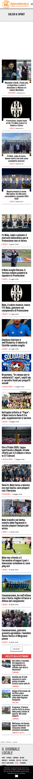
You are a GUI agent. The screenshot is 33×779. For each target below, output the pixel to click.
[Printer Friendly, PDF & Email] (9, 743)
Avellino (15, 702)
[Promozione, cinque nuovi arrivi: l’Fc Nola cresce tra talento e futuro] (16, 109)
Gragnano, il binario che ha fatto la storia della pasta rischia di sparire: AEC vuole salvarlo (21, 711)
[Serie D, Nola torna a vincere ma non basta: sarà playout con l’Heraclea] (16, 473)
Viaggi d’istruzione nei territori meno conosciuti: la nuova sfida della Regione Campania (21, 695)
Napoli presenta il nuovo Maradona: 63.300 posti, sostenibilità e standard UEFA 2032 (16, 195)
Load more (16, 649)
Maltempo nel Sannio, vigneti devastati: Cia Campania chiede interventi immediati (21, 726)
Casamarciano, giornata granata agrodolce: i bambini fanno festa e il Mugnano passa (16, 634)
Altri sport (12, 93)
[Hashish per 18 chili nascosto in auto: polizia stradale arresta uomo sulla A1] (6, 680)
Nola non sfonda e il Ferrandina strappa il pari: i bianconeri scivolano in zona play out (16, 561)
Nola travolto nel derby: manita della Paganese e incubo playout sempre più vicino (15, 524)
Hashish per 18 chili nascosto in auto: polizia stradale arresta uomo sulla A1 (21, 680)
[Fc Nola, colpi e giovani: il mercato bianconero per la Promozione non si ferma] (16, 223)
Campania (15, 672)
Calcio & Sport (7, 386)
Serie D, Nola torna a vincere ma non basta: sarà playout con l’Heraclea (16, 487)
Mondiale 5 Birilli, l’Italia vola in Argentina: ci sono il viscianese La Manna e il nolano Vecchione (16, 86)
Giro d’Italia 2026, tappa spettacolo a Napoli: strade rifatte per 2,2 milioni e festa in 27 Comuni (16, 451)
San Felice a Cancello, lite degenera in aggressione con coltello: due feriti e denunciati (20, 665)
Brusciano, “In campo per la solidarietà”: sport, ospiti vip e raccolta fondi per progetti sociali (16, 379)
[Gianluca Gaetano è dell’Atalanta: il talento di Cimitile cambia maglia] (16, 328)
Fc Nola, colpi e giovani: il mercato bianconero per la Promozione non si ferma (15, 237)
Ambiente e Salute (18, 732)
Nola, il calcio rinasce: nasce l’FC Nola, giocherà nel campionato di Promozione (16, 307)
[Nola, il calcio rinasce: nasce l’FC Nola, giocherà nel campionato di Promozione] (16, 293)
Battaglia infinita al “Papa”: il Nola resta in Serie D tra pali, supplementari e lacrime (16, 415)
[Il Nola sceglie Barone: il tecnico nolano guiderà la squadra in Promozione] (16, 258)
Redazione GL (21, 93)
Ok (16, 776)
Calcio (12, 128)
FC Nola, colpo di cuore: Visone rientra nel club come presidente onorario (16, 158)
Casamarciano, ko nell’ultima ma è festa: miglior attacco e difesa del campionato (16, 598)
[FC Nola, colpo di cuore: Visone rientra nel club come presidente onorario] (16, 144)
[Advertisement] (16, 42)
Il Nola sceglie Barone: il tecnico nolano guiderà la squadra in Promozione (14, 272)
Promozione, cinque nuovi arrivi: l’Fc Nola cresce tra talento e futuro (16, 123)
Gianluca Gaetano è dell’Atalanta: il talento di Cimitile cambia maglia (14, 342)
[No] (31, 772)
